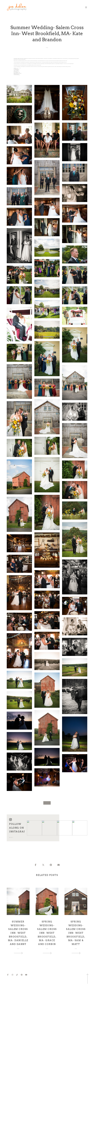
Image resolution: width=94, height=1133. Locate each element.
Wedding (47, 47)
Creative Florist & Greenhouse (18, 73)
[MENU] (84, 7)
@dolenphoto (11, 837)
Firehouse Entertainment (16, 69)
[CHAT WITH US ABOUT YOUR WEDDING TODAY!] (47, 803)
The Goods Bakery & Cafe (17, 72)
